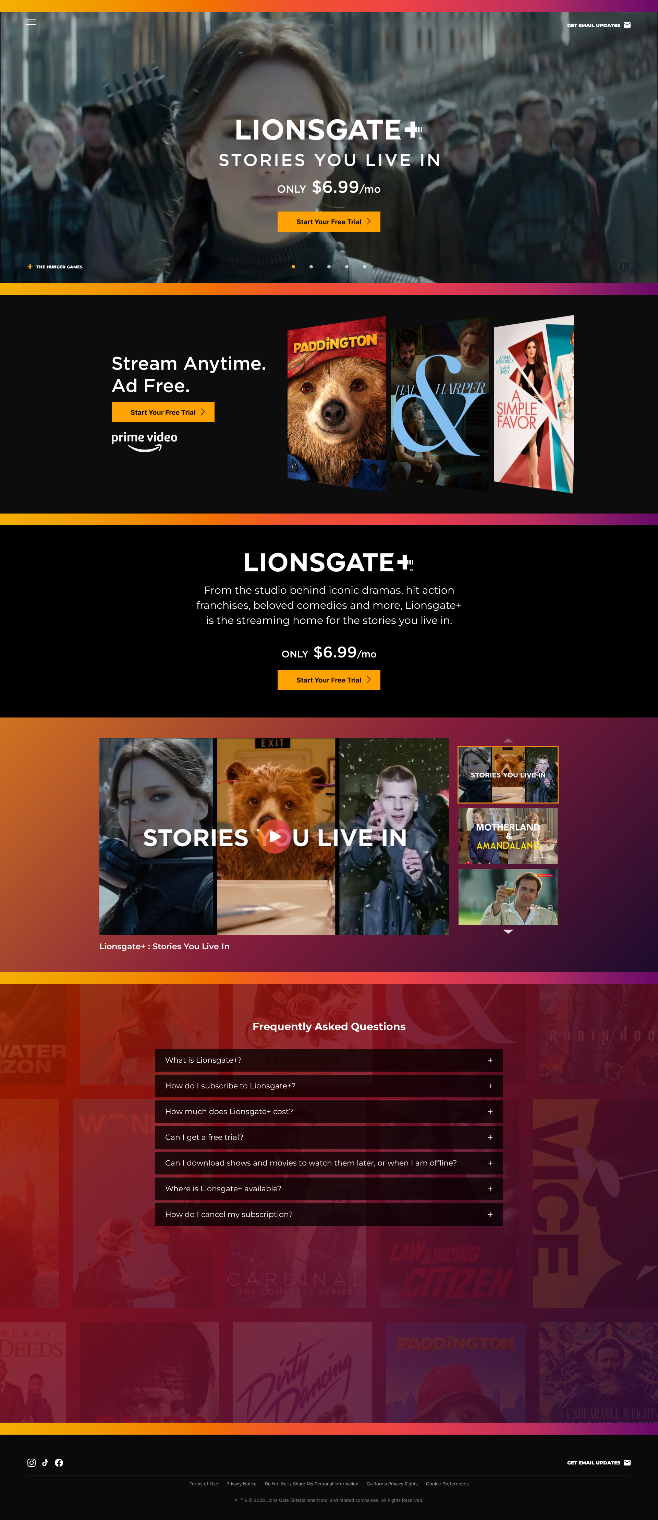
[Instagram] (31, 1463)
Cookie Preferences (447, 1483)
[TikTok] (45, 1463)
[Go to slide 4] (347, 266)
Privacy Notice (242, 1483)
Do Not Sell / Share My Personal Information (311, 1483)
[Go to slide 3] (329, 266)
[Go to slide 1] (293, 266)
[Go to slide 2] (311, 266)
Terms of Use (204, 1483)
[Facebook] (59, 1463)
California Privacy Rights (392, 1483)
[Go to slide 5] (364, 266)
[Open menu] (33, 21)
